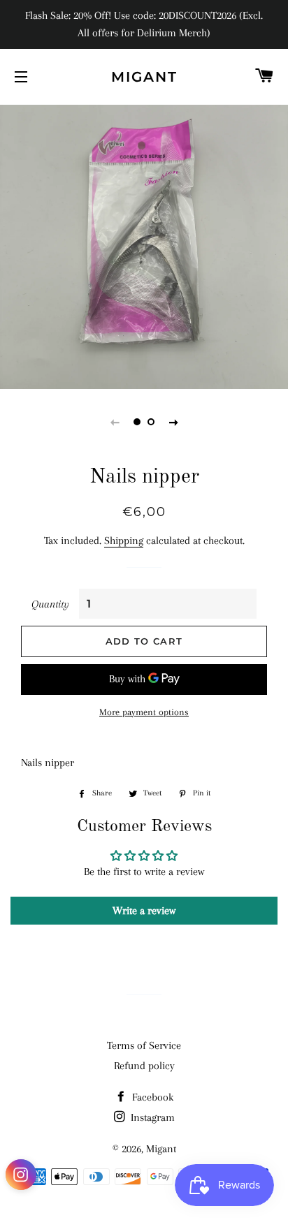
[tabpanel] (144, 245)
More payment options (144, 712)
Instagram (151, 1117)
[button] (21, 1177)
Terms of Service (144, 1045)
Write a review (144, 910)
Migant (144, 76)
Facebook (151, 1097)
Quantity (50, 604)
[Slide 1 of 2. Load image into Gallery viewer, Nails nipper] (137, 422)
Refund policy (144, 1065)
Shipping (123, 540)
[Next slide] (173, 421)
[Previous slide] (114, 421)
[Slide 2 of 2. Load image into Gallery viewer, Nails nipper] (151, 422)
